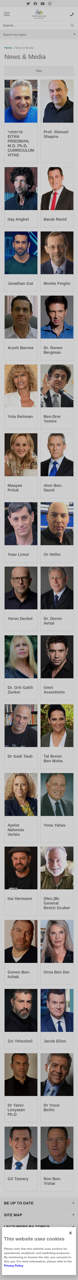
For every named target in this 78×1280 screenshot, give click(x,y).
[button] (70, 1232)
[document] (39, 640)
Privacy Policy (13, 1265)
